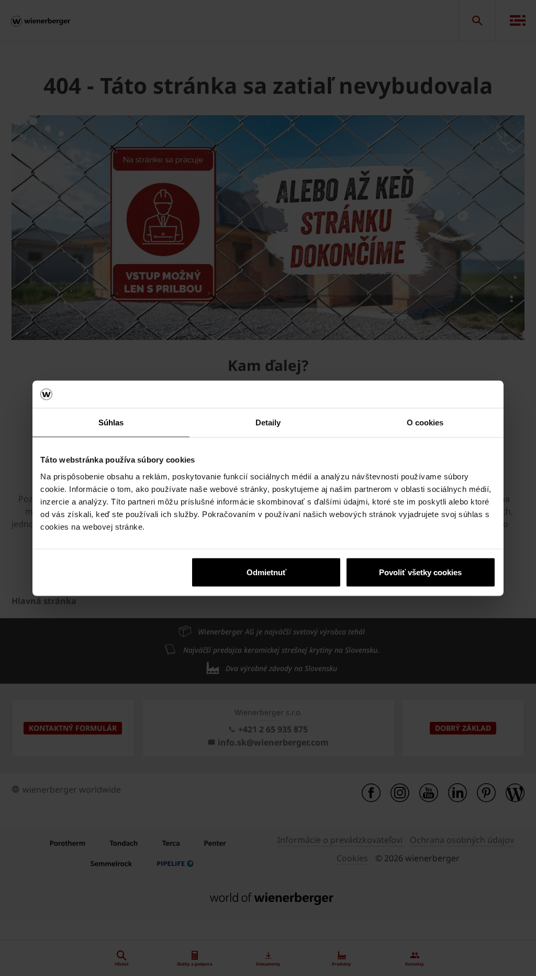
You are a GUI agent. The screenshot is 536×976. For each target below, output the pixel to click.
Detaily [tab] (268, 422)
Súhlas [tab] (111, 422)
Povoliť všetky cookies (420, 571)
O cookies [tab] (425, 422)
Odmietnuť (266, 571)
